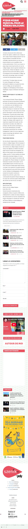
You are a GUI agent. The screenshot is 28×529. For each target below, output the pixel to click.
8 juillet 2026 (20, 254)
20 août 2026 (20, 232)
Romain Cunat (13, 232)
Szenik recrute (13, 502)
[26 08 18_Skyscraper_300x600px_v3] (14, 437)
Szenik (15, 525)
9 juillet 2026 (20, 247)
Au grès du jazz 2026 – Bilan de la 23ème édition (17, 230)
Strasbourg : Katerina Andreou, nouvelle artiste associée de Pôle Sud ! (17, 244)
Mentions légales (13, 506)
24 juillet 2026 (20, 240)
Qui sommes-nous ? (13, 499)
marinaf (8, 28)
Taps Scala (11, 482)
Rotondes (11, 486)
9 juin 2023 (15, 28)
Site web (4, 298)
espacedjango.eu (18, 200)
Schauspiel (11, 484)
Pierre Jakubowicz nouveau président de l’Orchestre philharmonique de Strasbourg (16, 237)
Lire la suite (7, 226)
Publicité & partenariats (13, 501)
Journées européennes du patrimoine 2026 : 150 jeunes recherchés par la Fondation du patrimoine (16, 395)
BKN (7, 525)
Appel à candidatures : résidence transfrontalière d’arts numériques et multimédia (17, 409)
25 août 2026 (6, 218)
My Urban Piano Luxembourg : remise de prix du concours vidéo (17, 251)
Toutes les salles (13, 495)
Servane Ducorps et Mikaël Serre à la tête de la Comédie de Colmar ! (18, 213)
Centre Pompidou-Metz (12, 487)
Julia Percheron (17, 216)
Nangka (22, 525)
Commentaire (6, 268)
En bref (6, 212)
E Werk (10, 489)
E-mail (4, 292)
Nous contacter (13, 504)
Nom (4, 286)
